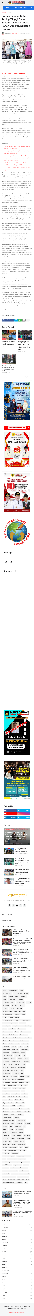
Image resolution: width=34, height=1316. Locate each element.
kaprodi (22, 1141)
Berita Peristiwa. (7, 1014)
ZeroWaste (19, 1123)
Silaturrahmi (19, 1115)
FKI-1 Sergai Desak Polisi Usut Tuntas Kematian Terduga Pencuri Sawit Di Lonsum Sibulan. (22, 881)
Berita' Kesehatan (7, 1032)
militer (28, 1156)
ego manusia (19, 1129)
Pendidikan (6, 1002)
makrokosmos (12, 1150)
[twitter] (13, 905)
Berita (9, 13)
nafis (4, 1159)
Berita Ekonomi (13, 1035)
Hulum (17, 1091)
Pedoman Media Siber (13, 1308)
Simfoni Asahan (7, 1117)
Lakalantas (6, 1058)
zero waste (6, 1076)
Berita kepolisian (7, 1011)
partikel (5, 1162)
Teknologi (13, 1067)
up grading (19, 1183)
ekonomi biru (6, 1132)
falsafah (14, 1132)
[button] (2, 2)
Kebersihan (25, 1044)
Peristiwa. (5, 1109)
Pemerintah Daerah (17, 1061)
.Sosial (17, 1017)
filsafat (21, 1132)
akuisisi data (21, 1067)
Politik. (27, 1109)
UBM (12, 1123)
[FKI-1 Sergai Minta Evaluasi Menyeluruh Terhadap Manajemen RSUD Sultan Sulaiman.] (9, 851)
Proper (17, 1064)
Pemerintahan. (26, 1020)
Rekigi (13, 1112)
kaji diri (16, 1141)
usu (22, 1073)
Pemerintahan (20, 1002)
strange (20, 1177)
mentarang (15, 1153)
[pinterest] (24, 905)
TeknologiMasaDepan (8, 1120)
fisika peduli (6, 1135)
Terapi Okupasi (21, 1120)
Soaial (4, 1029)
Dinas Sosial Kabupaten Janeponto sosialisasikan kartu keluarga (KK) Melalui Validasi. (21, 969)
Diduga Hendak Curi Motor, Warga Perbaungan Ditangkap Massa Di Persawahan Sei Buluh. (22, 951)
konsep (5, 1147)
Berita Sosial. (6, 1082)
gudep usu (6, 1138)
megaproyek (6, 1153)
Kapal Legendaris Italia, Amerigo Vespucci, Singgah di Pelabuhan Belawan (8, 344)
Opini (4, 1041)
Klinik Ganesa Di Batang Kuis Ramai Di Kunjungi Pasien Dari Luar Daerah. (21, 931)
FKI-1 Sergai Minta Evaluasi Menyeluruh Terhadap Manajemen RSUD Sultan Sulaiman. (21, 851)
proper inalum (17, 1165)
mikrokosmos (20, 1156)
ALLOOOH (14, 1076)
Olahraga (19, 1008)
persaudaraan (25, 1162)
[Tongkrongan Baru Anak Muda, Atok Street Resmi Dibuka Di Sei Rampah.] (9, 872)
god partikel (27, 1135)
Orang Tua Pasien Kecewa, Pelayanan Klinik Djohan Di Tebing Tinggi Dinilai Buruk (22, 861)
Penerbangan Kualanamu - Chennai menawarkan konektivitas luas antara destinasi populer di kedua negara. (17, 158)
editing (11, 1129)
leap (21, 1147)
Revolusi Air (26, 1112)
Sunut (20, 1047)
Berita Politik (13, 1023)
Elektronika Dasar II (13, 1085)
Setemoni (5, 1067)
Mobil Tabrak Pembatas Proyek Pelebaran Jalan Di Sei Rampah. (22, 977)
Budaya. (14, 1082)
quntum (26, 1165)
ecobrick (5, 1129)
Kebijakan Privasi (8, 1306)
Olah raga (22, 1011)
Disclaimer (27, 1306)
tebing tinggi (20, 1180)
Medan (4, 999)
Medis (4, 1100)
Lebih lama (28, 377)
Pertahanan (14, 1109)
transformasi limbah (8, 1183)
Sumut (26, 993)
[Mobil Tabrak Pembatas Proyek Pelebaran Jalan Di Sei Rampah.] (7, 979)
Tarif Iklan (24, 1308)
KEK (4, 1097)
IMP (23, 1091)
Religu (19, 1112)
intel (10, 1141)
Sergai (12, 1115)
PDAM (18, 1103)
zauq (26, 1183)
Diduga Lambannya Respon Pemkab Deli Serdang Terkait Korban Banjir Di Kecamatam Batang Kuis (21, 1203)
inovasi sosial (6, 1073)
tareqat (26, 1177)
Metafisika (28, 1038)
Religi (12, 1002)
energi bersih (6, 1049)
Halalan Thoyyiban (8, 1091)
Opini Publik (12, 999)
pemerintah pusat (14, 1162)
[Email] (24, 320)
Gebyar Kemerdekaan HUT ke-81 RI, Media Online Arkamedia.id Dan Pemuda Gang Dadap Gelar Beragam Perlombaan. (22, 941)
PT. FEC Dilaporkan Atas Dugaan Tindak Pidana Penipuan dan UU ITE (22, 1212)
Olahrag (20, 1058)
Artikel (11, 1017)
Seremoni (20, 999)
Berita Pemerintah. (18, 1026)
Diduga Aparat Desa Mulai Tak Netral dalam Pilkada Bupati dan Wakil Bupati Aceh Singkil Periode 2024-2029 (24, 345)
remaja (15, 1171)
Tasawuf (16, 1117)
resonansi (14, 1174)
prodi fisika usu (7, 1165)
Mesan (10, 1100)
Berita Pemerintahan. (18, 1079)
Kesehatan (17, 1014)
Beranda (4, 13)
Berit (27, 1076)
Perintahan (20, 1106)
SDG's (23, 1064)
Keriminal (5, 1023)
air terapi (27, 1123)
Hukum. (28, 1032)
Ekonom (11, 1044)
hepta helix (15, 1049)
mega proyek (21, 1150)
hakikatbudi (20, 1138)
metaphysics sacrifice (8, 1156)
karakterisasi (6, 1144)
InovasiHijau (6, 1094)
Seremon (5, 1115)
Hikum (16, 1032)
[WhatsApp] (20, 320)
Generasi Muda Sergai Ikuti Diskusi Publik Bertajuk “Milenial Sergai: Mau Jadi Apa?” (22, 960)
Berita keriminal (7, 993)
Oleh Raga (28, 1026)
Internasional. (15, 1094)
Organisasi (6, 1103)
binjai (11, 1126)
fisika (21, 1070)
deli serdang (14, 1070)
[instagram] (24, 813)
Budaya (23, 1052)
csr (24, 1126)
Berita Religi (6, 1052)
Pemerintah (6, 1061)
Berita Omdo (24, 1049)
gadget (19, 1135)
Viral (15, 1011)
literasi (26, 1147)
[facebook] (10, 810)
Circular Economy (7, 1055)
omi (9, 1159)
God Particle (21, 1088)
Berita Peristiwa (12, 990)
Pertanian (22, 1023)
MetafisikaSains (19, 1100)
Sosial (4, 996)
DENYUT (21, 1082)
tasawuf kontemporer (9, 1180)
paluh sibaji (22, 1159)
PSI (23, 1103)
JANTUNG (24, 1094)
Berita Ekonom (7, 1038)
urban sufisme (12, 1041)
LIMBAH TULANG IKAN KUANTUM (17, 1097)
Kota (24, 1055)
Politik (17, 996)
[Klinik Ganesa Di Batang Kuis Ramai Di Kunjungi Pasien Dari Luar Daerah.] (7, 932)
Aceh (23, 1014)
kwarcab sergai (13, 1147)
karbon (14, 1144)
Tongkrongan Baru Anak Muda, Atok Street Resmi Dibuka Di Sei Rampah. (22, 871)
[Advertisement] (17, 639)
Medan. (13, 1058)
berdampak (6, 1070)
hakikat (13, 1138)
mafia (4, 1150)
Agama (22, 1076)
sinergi (27, 1174)
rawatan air (14, 1168)
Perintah (13, 1106)
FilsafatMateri (6, 1088)
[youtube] (10, 813)
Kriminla (14, 1047)
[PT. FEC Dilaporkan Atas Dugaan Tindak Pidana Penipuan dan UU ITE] (7, 1213)
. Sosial (29, 1002)
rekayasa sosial (7, 1171)
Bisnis (4, 1044)
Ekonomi (12, 315)
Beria (22, 1032)
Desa (27, 1082)
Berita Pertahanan (23, 1041)
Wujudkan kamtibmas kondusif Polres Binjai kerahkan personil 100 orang (8, 368)
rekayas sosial (23, 1168)
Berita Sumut (21, 1029)
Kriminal (23, 996)
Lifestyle (5, 1008)
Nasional (14, 1005)
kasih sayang (21, 1144)
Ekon (4, 1085)
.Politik (4, 1017)
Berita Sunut (15, 1052)
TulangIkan (6, 1123)
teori (27, 1180)
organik (14, 1159)
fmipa (13, 1135)
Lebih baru (5, 377)
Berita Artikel (6, 1079)
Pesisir (21, 1109)
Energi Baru (24, 1085)
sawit (21, 1174)
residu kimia (6, 1174)
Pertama (26, 1061)
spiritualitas (16, 1073)
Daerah (21, 990)
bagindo (5, 1126)
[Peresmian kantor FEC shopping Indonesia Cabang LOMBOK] (7, 1194)
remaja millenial (24, 1171)
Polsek (11, 1064)
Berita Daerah (6, 1026)
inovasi (5, 1141)
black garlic (18, 1126)
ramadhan (5, 1168)
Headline (12, 1008)
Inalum (17, 1044)
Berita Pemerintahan (8, 1020)
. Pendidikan (6, 1005)
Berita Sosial (12, 1029)
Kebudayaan (6, 1047)
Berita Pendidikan (18, 1038)
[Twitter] (16, 320)
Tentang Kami (18, 1306)
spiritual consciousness (9, 1177)
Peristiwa (19, 993)
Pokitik (4, 1064)
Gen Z (14, 1088)
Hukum (11, 996)
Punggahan (6, 1112)
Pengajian (5, 1106)
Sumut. (5, 1035)
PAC (12, 1103)
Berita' (18, 1020)
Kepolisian (17, 1055)
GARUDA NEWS (19, 1312)
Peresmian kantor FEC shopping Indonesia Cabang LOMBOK (22, 1192)
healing (28, 1138)
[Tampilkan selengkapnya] (28, 320)
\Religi (26, 1047)
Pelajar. (26, 1058)
